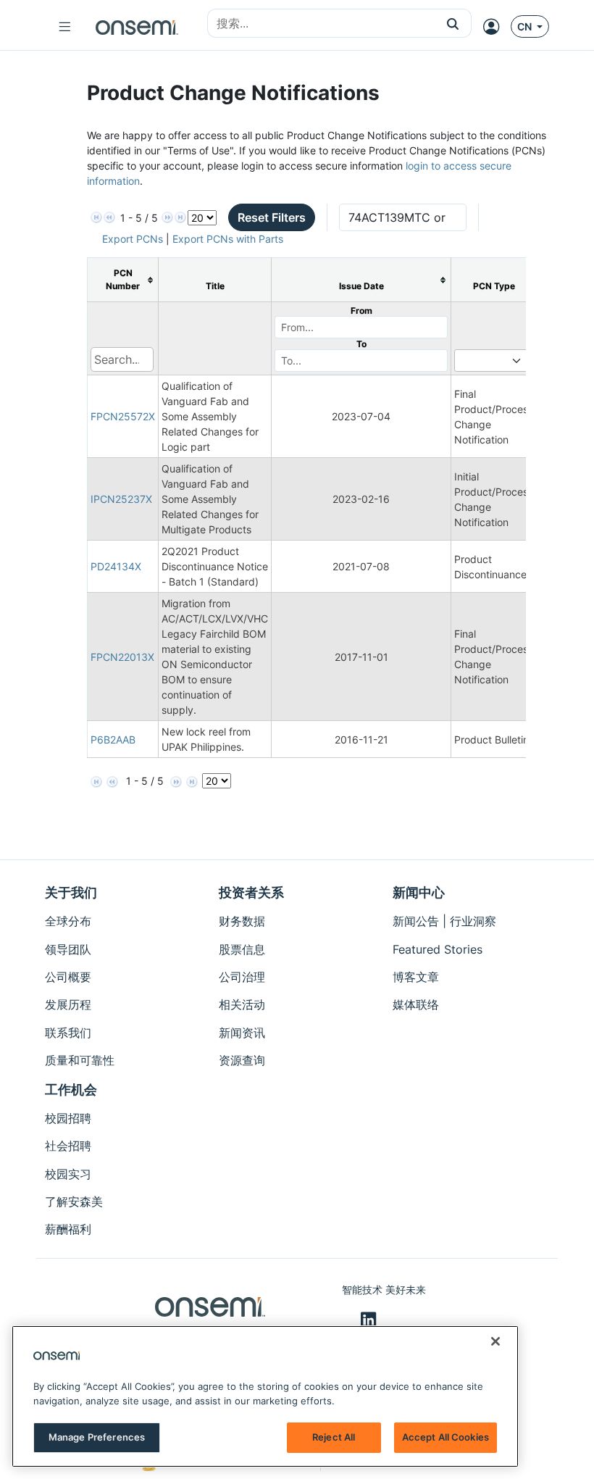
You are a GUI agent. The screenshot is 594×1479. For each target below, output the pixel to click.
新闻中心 (419, 892)
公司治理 (242, 977)
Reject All (333, 1437)
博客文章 (416, 977)
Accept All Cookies (445, 1437)
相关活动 (242, 1004)
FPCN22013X (122, 657)
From (361, 310)
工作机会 (71, 1089)
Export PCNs (132, 239)
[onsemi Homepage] (137, 26)
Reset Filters (272, 217)
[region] (265, 1396)
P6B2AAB (113, 739)
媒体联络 (416, 1004)
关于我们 (71, 892)
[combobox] (321, 23)
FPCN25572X (123, 416)
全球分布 (68, 921)
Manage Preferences (97, 1437)
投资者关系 (251, 892)
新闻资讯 (242, 1032)
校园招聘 (68, 1118)
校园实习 (68, 1174)
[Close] (495, 1341)
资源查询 (242, 1060)
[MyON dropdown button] (495, 27)
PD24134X (116, 566)
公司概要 (68, 977)
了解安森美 (74, 1201)
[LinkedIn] (370, 1320)
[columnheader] (123, 280)
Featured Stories (437, 949)
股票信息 (242, 949)
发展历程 (68, 1004)
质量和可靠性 (79, 1060)
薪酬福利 (68, 1229)
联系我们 (68, 1032)
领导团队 (68, 949)
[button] (453, 23)
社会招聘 (68, 1145)
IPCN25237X (121, 499)
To (361, 343)
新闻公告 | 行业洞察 (444, 921)
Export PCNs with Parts (227, 239)
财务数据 (242, 921)
